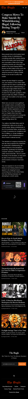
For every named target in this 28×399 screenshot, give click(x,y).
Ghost (17, 392)
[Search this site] (23, 7)
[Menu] (26, 7)
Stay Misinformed (7, 386)
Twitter (16, 386)
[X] (14, 376)
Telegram (23, 386)
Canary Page (7, 389)
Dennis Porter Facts (18, 389)
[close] (26, 2)
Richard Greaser (11, 31)
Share (23, 32)
